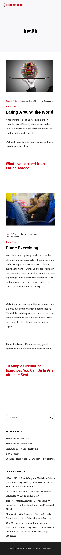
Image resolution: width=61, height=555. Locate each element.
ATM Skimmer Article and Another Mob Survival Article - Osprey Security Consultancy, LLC (30, 527)
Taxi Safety (33, 495)
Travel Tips (11, 106)
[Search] (51, 417)
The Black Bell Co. (26, 548)
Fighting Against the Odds (19, 486)
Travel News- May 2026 (18, 438)
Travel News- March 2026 (19, 443)
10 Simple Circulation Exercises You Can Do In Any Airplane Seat (29, 370)
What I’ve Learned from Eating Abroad (25, 166)
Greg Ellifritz (11, 101)
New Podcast (12, 453)
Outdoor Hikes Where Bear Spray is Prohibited (30, 458)
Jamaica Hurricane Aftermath (22, 448)
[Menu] (55, 5)
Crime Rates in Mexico (39, 518)
